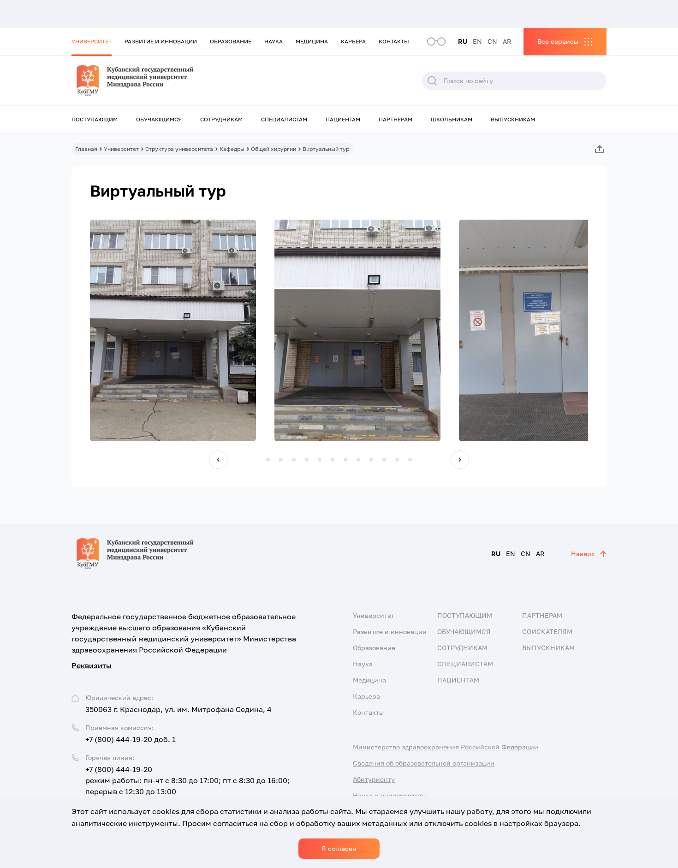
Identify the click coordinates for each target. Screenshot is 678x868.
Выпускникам (513, 119)
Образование (230, 41)
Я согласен (339, 848)
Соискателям (547, 631)
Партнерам (395, 119)
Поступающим (94, 119)
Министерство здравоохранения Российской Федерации (445, 747)
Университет (91, 41)
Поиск (432, 81)
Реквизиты (91, 665)
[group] (173, 330)
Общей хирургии (273, 148)
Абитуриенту (374, 779)
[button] (218, 459)
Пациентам (343, 119)
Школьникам (451, 119)
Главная (86, 148)
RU (462, 41)
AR (507, 41)
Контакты (394, 41)
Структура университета (179, 148)
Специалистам (284, 119)
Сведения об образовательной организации (423, 763)
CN (492, 41)
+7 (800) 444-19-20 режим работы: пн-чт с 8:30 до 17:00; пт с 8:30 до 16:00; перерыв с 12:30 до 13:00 (187, 780)
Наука (273, 41)
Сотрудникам (221, 119)
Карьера (353, 41)
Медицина (312, 41)
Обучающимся (159, 119)
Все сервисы (557, 41)
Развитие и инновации (161, 41)
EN (477, 41)
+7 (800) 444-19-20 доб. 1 (130, 739)
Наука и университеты (390, 795)
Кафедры (232, 148)
